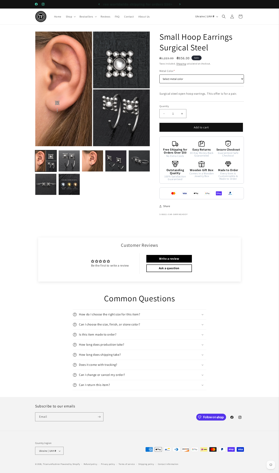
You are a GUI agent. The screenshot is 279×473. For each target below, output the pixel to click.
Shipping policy (146, 464)
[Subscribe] (99, 416)
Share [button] (166, 206)
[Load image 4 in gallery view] (116, 161)
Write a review (169, 259)
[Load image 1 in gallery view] (46, 161)
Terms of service (127, 464)
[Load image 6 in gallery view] (46, 184)
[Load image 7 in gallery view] (69, 184)
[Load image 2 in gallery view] (69, 161)
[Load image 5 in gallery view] (139, 161)
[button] (70, 17)
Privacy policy (108, 464)
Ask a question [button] (169, 268)
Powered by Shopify (70, 464)
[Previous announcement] (99, 4)
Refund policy (90, 464)
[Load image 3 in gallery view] (92, 161)
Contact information (168, 464)
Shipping (181, 63)
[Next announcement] (180, 4)
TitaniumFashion (51, 464)
